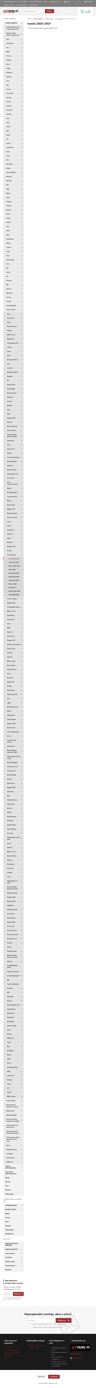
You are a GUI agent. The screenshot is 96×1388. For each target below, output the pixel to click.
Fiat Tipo (10, 833)
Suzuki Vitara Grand (13, 644)
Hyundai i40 (11, 804)
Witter (9, 1034)
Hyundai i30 (11, 715)
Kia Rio (9, 808)
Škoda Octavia (11, 470)
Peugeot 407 (11, 603)
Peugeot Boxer (12, 951)
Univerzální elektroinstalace (11, 1173)
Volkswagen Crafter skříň (13, 838)
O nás (9, 1348)
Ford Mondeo (11, 555)
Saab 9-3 (10, 534)
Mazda (8, 168)
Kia (7, 139)
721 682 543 (65, 11)
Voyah (9, 1092)
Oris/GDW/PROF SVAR (12, 966)
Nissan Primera (12, 326)
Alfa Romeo (10, 43)
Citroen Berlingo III (13, 976)
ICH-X (9, 1063)
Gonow (8, 89)
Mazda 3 (9, 632)
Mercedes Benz (11, 172)
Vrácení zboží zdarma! (36, 2)
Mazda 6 (9, 542)
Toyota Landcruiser (13, 457)
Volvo (8, 264)
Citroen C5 (10, 478)
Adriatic (8, 289)
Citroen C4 (10, 619)
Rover (8, 214)
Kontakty (10, 1355)
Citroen (8, 56)
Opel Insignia (11, 719)
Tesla (8, 251)
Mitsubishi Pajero (12, 372)
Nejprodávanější (11, 1115)
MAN (7, 189)
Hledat (49, 11)
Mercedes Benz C (12, 492)
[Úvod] (10, 11)
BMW (8, 52)
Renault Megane (12, 762)
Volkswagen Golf (12, 343)
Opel (7, 197)
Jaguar (8, 135)
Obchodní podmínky (9, 2)
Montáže (8, 1270)
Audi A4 (9, 653)
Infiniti (8, 127)
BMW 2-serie (11, 852)
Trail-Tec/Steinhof (13, 984)
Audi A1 (9, 779)
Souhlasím (54, 1377)
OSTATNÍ (8, 1257)
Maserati (9, 176)
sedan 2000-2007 (14, 573)
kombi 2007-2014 (14, 580)
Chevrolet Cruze (12, 767)
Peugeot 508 (11, 787)
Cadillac (8, 60)
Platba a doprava (12, 1350)
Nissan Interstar (12, 426)
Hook (9, 843)
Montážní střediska (9, 5)
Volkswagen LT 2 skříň (12, 882)
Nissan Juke (10, 783)
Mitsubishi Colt (12, 939)
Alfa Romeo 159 (12, 694)
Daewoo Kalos (11, 856)
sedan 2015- (12, 570)
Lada (7, 152)
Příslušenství (10, 1111)
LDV (7, 160)
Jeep (7, 131)
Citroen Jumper (12, 599)
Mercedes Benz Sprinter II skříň (12, 751)
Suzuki (8, 218)
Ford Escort (11, 914)
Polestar (9, 280)
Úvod (28, 19)
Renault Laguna (12, 513)
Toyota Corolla (12, 517)
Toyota (8, 247)
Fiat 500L (10, 821)
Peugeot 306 (11, 897)
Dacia (8, 64)
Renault (8, 210)
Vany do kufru (10, 1253)
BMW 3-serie (11, 335)
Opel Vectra (11, 449)
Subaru (8, 222)
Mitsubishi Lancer (12, 707)
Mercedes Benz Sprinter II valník (12, 888)
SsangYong (9, 239)
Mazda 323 (10, 1017)
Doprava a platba (21, 5)
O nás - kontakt (23, 2)
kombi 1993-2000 (14, 577)
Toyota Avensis (12, 497)
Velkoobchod (53, 2)
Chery (9, 1084)
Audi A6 (9, 422)
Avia (7, 48)
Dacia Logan (11, 665)
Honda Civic (11, 636)
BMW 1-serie (11, 661)
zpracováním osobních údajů (44, 1324)
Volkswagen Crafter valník (13, 757)
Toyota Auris (11, 771)
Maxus (9, 1055)
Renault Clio (11, 385)
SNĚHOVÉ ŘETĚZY (11, 1249)
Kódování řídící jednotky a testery (12, 1106)
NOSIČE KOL (9, 1234)
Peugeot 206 (11, 546)
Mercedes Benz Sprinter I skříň (12, 435)
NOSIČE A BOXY (10, 1209)
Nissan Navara (11, 816)
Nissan (8, 193)
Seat (7, 226)
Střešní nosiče (10, 1262)
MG (7, 268)
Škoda (8, 243)
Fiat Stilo (10, 868)
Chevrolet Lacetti (13, 934)
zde (56, 1383)
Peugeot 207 (11, 640)
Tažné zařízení (10, 310)
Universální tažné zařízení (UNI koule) (12, 1132)
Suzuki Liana (11, 649)
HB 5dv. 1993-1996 (14, 591)
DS (7, 276)
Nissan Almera (11, 393)
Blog (8, 1357)
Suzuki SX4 (10, 682)
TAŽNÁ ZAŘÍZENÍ (11, 23)
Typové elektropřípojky (10, 1167)
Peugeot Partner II (13, 972)
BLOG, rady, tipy (33, 5)
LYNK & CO (10, 1038)
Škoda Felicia (11, 901)
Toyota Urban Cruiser (11, 741)
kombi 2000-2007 (14, 559)
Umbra (9, 947)
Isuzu (7, 122)
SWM (9, 1059)
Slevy (45, 2)
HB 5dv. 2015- (13, 584)
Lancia (8, 143)
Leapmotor (10, 1076)
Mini (7, 185)
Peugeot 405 (11, 922)
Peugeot (9, 201)
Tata (7, 256)
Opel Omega (11, 918)
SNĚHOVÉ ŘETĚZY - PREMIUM (12, 1244)
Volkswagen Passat (13, 607)
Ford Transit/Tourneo (12, 483)
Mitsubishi (9, 164)
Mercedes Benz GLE (13, 1005)
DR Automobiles (12, 1067)
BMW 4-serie (11, 1096)
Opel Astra (10, 441)
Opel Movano (11, 1009)
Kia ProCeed (11, 728)
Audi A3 (9, 657)
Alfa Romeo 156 (12, 910)
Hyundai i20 (11, 746)
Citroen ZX (10, 926)
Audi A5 (9, 847)
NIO (7, 285)
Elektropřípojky (11, 305)
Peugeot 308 (11, 723)
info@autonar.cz (78, 1358)
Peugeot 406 (11, 418)
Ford (7, 81)
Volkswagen (10, 260)
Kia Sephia (10, 1021)
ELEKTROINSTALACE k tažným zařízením (13, 28)
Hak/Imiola (10, 905)
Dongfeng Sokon (11, 1149)
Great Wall (9, 93)
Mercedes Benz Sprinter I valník (12, 956)
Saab (7, 235)
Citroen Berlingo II (13, 732)
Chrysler (9, 114)
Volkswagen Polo (12, 474)
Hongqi (9, 1080)
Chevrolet (9, 110)
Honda (8, 102)
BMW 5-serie (11, 611)
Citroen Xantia (12, 930)
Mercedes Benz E (12, 360)
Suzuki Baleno (11, 829)
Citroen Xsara (11, 430)
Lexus (8, 156)
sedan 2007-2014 (14, 562)
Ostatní (8, 301)
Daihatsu (9, 72)
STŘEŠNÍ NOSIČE (11, 1205)
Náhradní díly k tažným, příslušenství (13, 34)
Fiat (7, 85)
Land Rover (10, 147)
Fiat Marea (10, 864)
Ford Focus (10, 318)
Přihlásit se (18, 1294)
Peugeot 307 (11, 509)
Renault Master (12, 893)
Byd (8, 1046)
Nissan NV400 (11, 775)
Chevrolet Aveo (12, 800)
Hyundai (8, 97)
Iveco (7, 118)
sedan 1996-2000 (14, 595)
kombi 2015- (12, 587)
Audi (7, 39)
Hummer (9, 106)
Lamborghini (10, 1158)
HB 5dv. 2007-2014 (14, 566)
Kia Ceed (10, 678)
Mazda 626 (10, 1013)
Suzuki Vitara (11, 825)
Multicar (9, 181)
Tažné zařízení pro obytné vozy (12, 1126)
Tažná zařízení (10, 1101)
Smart (8, 231)
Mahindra (9, 293)
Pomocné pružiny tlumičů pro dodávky (12, 1120)
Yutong (8, 297)
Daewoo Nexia (11, 1026)
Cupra (8, 272)
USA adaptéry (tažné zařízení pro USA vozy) (13, 1139)
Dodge (8, 68)
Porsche (8, 206)
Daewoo (9, 77)
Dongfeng (10, 1051)
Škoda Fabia (11, 505)
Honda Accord (11, 669)
